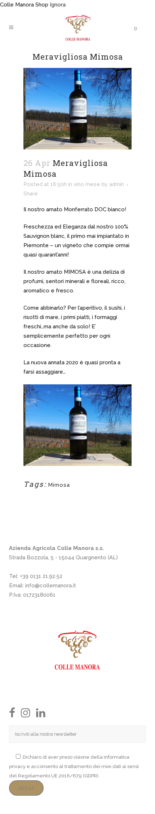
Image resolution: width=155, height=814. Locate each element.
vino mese (87, 184)
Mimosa (59, 485)
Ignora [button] (58, 4)
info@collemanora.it (50, 585)
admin (116, 184)
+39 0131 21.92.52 (41, 576)
